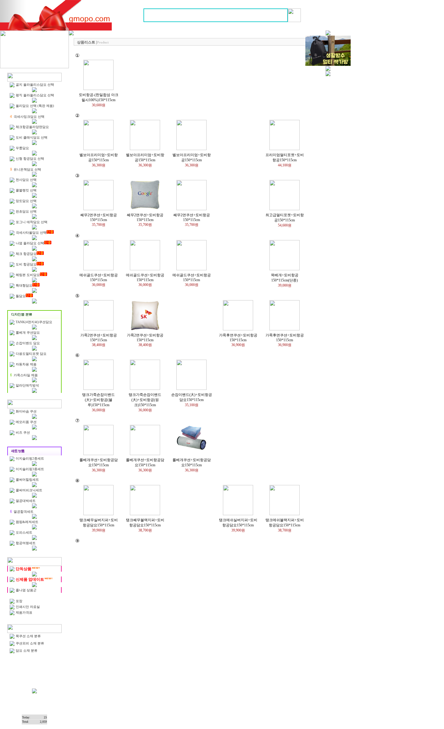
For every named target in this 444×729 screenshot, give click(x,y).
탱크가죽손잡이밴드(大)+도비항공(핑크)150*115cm (145, 400)
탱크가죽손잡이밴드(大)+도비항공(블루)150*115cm (98, 400)
